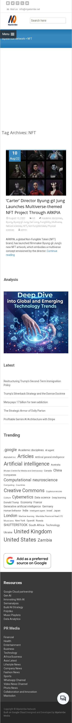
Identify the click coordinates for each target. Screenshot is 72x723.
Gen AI (7, 595)
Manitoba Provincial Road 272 (49, 516)
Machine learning (26, 516)
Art (33, 218)
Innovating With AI (14, 599)
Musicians (9, 521)
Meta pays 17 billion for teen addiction (26, 402)
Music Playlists (12, 615)
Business (9, 648)
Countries (20, 485)
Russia (39, 520)
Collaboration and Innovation (20, 691)
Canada (48, 470)
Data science (42, 497)
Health (7, 641)
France (38, 502)
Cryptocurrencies (54, 491)
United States (20, 539)
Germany (47, 506)
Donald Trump (11, 502)
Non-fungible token (37, 226)
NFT (25, 226)
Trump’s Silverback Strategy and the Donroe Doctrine (34, 393)
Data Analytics (12, 618)
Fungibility (45, 222)
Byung (9, 222)
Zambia (45, 540)
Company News (13, 668)
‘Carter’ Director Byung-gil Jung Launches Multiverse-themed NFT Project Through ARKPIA (35, 206)
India (25, 510)
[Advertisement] (36, 86)
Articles (26, 456)
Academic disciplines (52, 218)
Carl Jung (34, 222)
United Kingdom (33, 531)
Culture (7, 498)
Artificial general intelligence (49, 457)
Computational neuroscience (31, 479)
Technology (53, 525)
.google (10, 449)
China (57, 470)
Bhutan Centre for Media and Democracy (23, 470)
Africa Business (13, 656)
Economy (26, 502)
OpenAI (31, 520)
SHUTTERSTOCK (16, 525)
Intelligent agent (37, 510)
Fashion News (12, 672)
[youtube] (27, 4)
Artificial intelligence (26, 464)
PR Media (12, 628)
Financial (9, 637)
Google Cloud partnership (18, 591)
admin (24, 230)
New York (20, 520)
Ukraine (8, 532)
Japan (57, 510)
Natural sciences (14, 226)
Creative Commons (24, 490)
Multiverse (57, 222)
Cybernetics (22, 497)
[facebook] (8, 4)
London (10, 515)
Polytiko (8, 611)
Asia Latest (10, 660)
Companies (10, 475)
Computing (9, 485)
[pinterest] (17, 4)
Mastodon (10, 695)
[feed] (22, 4)
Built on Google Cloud (15, 712)
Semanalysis (11, 603)
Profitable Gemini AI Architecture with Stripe (29, 419)
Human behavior (12, 510)
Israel (49, 510)
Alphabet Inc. (10, 457)
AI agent (49, 450)
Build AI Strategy (13, 607)
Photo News (11, 687)
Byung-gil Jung (20, 222)
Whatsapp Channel (15, 680)
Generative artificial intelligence (22, 506)
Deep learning (59, 497)
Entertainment (12, 644)
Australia (55, 464)
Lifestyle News (12, 664)
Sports (7, 676)
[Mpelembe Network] (9, 20)
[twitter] (13, 4)
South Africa (36, 525)
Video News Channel (16, 684)
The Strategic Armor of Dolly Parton (24, 410)
